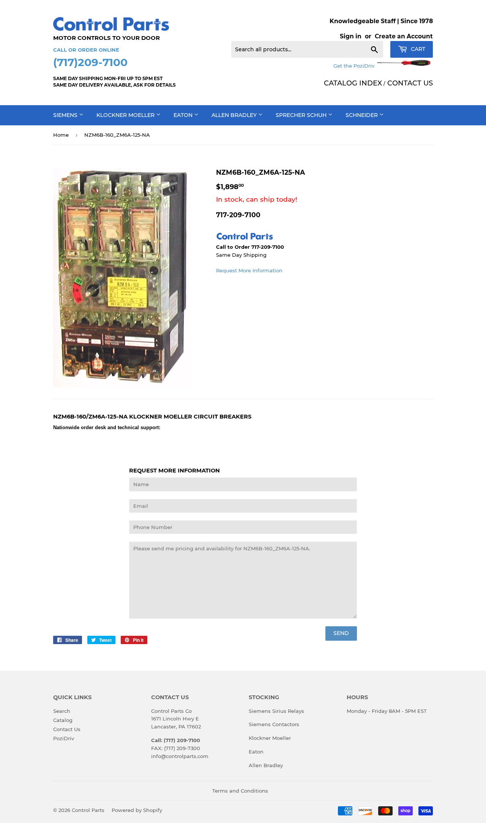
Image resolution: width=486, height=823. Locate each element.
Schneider (362, 115)
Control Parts (88, 810)
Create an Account (404, 36)
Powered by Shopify (137, 810)
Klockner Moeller (126, 115)
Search (61, 711)
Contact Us (66, 729)
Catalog (63, 720)
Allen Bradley (234, 115)
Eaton (184, 115)
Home (61, 135)
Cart (417, 49)
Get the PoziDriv (354, 66)
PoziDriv (63, 738)
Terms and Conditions (240, 791)
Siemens (66, 115)
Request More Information (249, 270)
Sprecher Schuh (302, 115)
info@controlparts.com (179, 756)
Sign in (350, 36)
